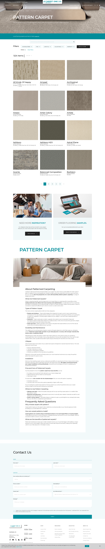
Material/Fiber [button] (26, 46)
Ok (87, 546)
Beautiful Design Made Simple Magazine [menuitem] (60, 534)
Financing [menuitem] (43, 540)
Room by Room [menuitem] (86, 531)
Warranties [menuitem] (71, 533)
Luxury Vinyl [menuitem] (43, 529)
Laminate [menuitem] (43, 535)
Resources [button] (16, 5)
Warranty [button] (70, 46)
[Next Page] (63, 184)
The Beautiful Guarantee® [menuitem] (72, 536)
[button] (95, 5)
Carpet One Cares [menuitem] (87, 533)
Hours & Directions (74, 5)
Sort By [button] (28, 55)
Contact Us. (36, 36)
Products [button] (7, 5)
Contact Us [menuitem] (85, 535)
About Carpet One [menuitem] (87, 529)
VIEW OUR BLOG (31, 233)
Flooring (22, 10)
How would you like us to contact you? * (21, 476)
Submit (52, 516)
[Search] (74, 41)
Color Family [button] (58, 46)
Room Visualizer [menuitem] (58, 529)
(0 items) (99, 5)
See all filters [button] (82, 46)
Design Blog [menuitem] (57, 537)
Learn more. (19, 546)
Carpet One (15, 10)
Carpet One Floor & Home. (18, 542)
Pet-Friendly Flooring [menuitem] (73, 531)
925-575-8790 (24, 2)
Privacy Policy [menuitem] (86, 540)
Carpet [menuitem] (42, 533)
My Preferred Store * (57, 491)
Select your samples (71, 232)
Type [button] (37, 46)
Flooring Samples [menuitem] (58, 531)
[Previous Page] (41, 184)
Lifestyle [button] (46, 46)
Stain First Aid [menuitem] (72, 529)
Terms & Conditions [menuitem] (87, 538)
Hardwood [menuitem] (43, 531)
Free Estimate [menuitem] (44, 538)
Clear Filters (30, 49)
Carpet (27, 10)
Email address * (56, 483)
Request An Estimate (87, 5)
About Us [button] (23, 5)
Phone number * (16, 483)
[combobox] (51, 41)
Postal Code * (16, 491)
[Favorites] (97, 5)
